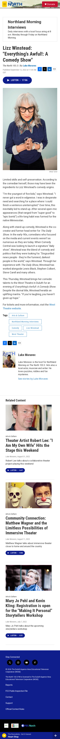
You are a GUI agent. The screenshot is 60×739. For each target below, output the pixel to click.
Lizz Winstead (32, 328)
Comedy (15, 328)
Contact (9, 697)
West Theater (18, 334)
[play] (4, 735)
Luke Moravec (29, 65)
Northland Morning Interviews (25, 322)
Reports (9, 685)
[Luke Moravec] (9, 359)
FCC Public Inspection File (17, 691)
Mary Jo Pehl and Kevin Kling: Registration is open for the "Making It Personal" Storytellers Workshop (29, 608)
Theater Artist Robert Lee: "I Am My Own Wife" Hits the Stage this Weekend (29, 445)
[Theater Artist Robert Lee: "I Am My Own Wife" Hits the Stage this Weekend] (29, 418)
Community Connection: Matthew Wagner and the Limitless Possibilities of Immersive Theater (27, 525)
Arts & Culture (18, 315)
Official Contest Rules (15, 709)
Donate (51, 4)
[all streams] (56, 735)
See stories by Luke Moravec (33, 378)
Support (9, 703)
